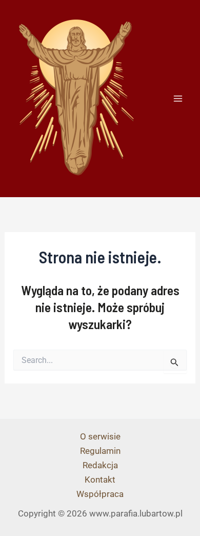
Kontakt (100, 479)
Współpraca (100, 494)
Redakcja (100, 465)
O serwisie (100, 436)
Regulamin (100, 451)
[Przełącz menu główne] (178, 98)
